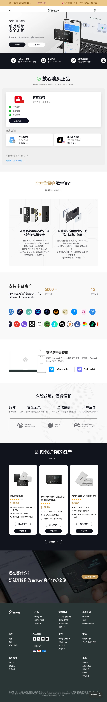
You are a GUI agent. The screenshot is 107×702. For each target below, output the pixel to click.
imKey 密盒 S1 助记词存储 (84, 496)
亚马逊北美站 (64, 620)
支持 (10, 639)
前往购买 (23, 143)
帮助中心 (12, 662)
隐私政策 (85, 669)
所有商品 (37, 623)
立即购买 (17, 45)
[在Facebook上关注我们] (34, 639)
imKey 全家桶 (16, 496)
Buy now (91, 577)
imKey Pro (38, 617)
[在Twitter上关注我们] (38, 639)
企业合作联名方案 (89, 642)
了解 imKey (63, 642)
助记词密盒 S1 (39, 620)
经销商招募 (86, 639)
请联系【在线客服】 (16, 160)
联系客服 (12, 669)
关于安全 (62, 645)
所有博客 (62, 649)
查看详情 (23, 3)
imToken (85, 617)
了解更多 (36, 45)
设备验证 (12, 666)
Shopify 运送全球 (65, 617)
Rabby (84, 620)
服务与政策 (86, 666)
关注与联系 (13, 645)
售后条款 (85, 676)
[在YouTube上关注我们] (43, 639)
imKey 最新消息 (64, 639)
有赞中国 (62, 627)
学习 (10, 642)
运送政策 (85, 673)
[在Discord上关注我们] (47, 639)
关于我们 (85, 662)
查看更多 (52, 542)
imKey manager (88, 623)
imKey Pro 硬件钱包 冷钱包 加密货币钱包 (52, 498)
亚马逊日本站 (64, 623)
